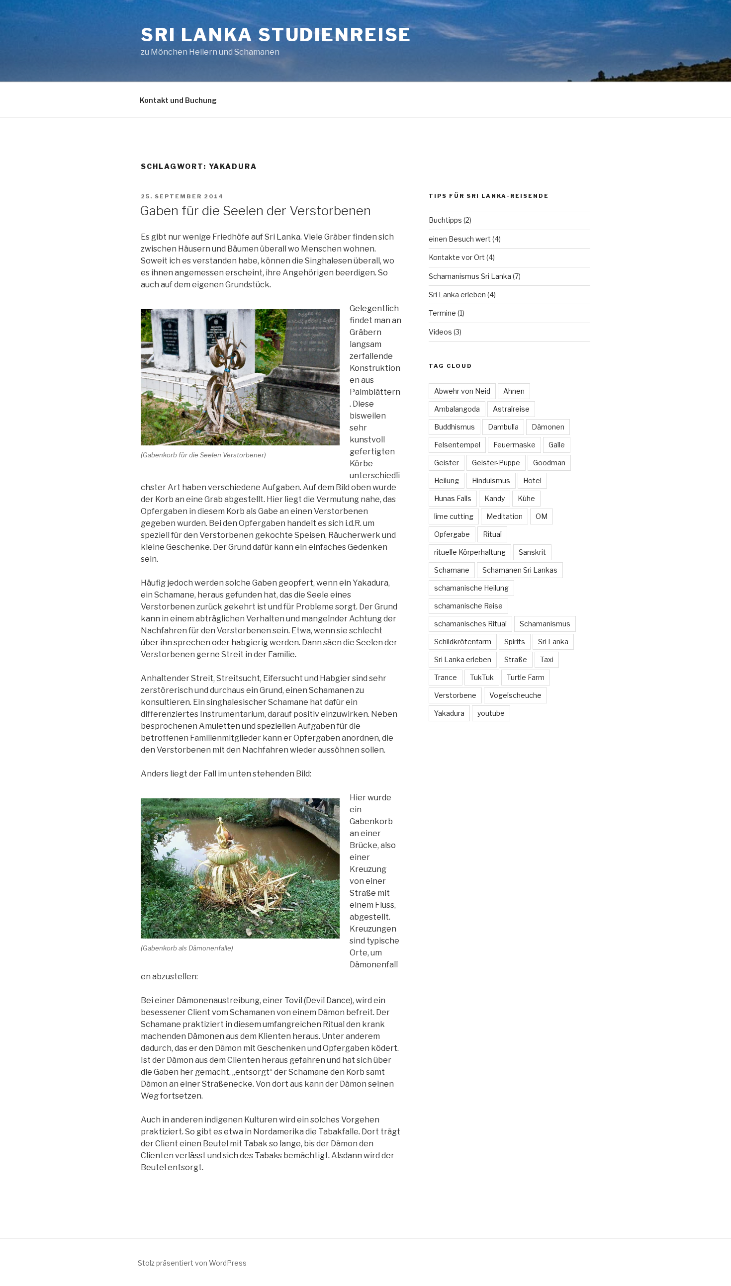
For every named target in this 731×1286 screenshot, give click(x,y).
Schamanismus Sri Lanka (470, 276)
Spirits (514, 641)
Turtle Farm (526, 677)
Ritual (492, 534)
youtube (491, 713)
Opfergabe (452, 534)
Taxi (546, 659)
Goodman (549, 462)
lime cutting (453, 516)
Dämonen (548, 427)
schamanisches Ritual (470, 623)
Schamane (451, 570)
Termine (442, 313)
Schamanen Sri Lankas (519, 570)
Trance (445, 677)
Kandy (494, 498)
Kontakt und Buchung (178, 100)
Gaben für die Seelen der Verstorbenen (255, 210)
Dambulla (503, 427)
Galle (556, 444)
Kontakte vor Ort (457, 257)
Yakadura (449, 713)
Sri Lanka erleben (457, 294)
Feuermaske (514, 444)
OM (542, 516)
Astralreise (511, 409)
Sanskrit (532, 552)
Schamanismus (545, 623)
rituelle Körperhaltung (470, 552)
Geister (446, 462)
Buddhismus (454, 427)
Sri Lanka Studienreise (276, 35)
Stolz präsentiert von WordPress (192, 1263)
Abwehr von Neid (462, 391)
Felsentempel (457, 444)
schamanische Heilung (471, 588)
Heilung (446, 480)
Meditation (504, 516)
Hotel (532, 480)
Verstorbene (455, 695)
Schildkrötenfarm (462, 641)
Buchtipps (445, 220)
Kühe (526, 498)
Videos (440, 332)
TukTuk (482, 677)
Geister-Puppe (496, 462)
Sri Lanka (553, 641)
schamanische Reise (468, 605)
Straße (515, 659)
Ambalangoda (457, 409)
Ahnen (514, 391)
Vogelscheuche (515, 695)
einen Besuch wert (460, 239)
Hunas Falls (452, 498)
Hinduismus (491, 480)
